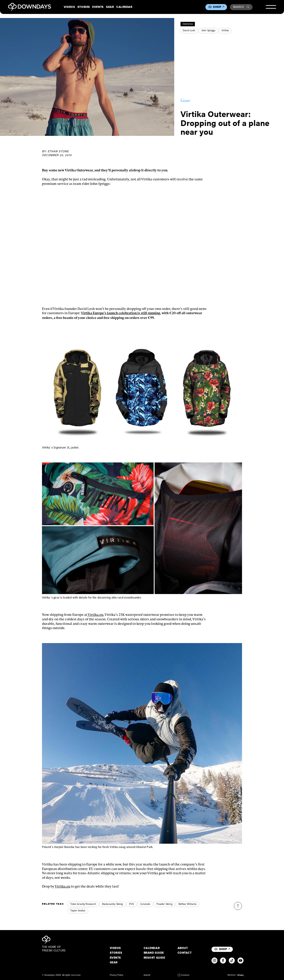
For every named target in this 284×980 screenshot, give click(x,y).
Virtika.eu (95, 614)
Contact (185, 953)
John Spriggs (208, 30)
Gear (110, 7)
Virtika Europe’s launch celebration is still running (120, 312)
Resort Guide (154, 958)
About (183, 948)
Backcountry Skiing (112, 904)
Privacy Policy (116, 975)
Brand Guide (154, 953)
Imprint (147, 975)
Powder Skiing (164, 904)
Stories (83, 7)
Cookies (185, 975)
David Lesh (189, 30)
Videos (69, 7)
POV (131, 904)
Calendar (124, 7)
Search (238, 7)
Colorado (145, 904)
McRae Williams (187, 904)
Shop (217, 7)
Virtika (225, 30)
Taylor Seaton (77, 910)
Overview (188, 23)
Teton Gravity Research (83, 904)
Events (97, 7)
